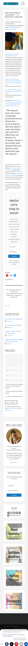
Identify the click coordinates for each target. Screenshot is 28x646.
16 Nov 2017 (9, 321)
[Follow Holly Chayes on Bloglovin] (15, 515)
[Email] (21, 644)
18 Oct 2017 (9, 343)
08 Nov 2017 (9, 327)
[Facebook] (7, 644)
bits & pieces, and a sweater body (13, 319)
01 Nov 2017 (9, 335)
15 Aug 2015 (9, 19)
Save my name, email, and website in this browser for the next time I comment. (14, 386)
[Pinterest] (16, 644)
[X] (12, 644)
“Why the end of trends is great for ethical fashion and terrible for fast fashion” (13, 91)
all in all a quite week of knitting (13, 325)
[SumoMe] (26, 644)
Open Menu (22, 3)
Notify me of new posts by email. (14, 396)
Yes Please (17, 171)
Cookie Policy (9, 636)
